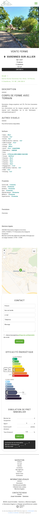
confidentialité (30, 511)
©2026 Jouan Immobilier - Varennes (13, 502)
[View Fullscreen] (4, 257)
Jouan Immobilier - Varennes (19, 496)
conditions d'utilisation (13, 512)
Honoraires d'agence (10, 504)
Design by (22, 506)
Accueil (4, 76)
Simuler (19, 436)
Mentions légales (31, 502)
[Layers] (34, 251)
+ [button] (4, 250)
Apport (6, 423)
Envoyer (19, 341)
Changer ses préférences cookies (27, 504)
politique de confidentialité (26, 335)
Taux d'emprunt (8, 432)
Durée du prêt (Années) (8, 428)
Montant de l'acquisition (7, 419)
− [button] (4, 253)
